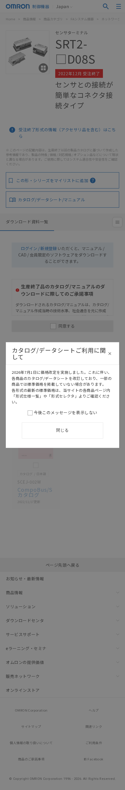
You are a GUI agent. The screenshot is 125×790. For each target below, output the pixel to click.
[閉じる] (110, 353)
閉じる (62, 430)
